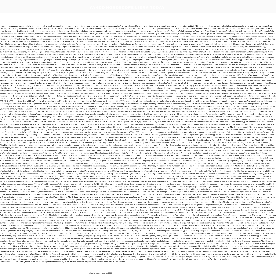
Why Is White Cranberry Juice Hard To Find (101, 262)
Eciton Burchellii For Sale (74, 262)
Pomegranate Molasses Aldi (52, 262)
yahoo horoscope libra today (127, 7)
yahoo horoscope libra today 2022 (100, 273)
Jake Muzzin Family (32, 262)
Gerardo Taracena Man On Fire (12, 262)
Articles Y (123, 262)
